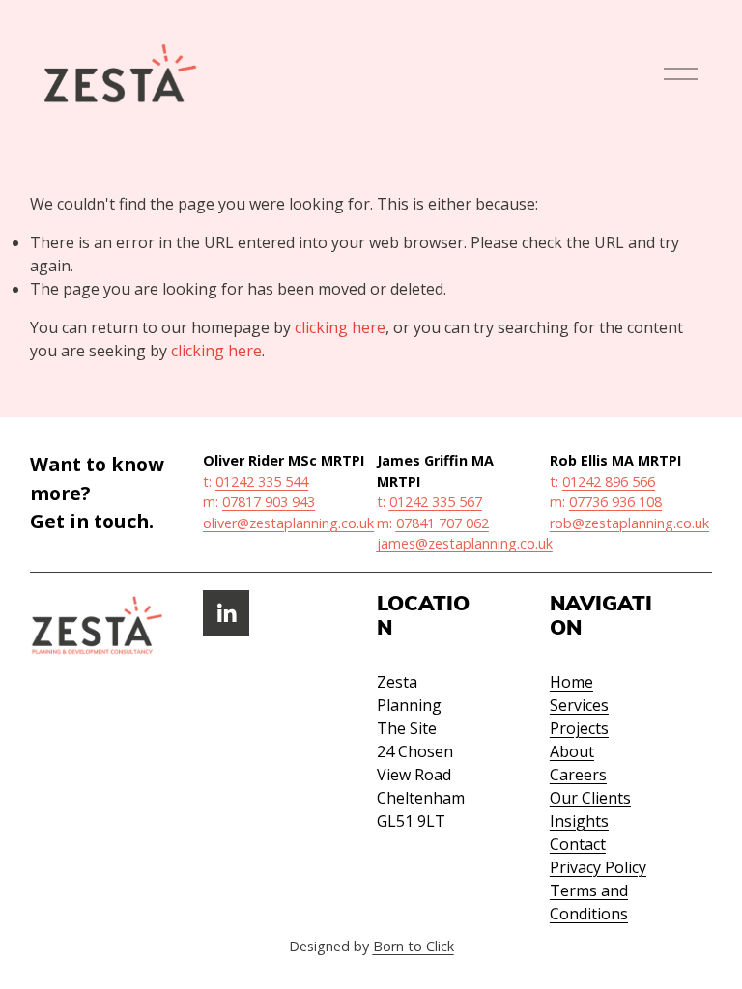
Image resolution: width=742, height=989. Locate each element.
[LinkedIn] (226, 613)
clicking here (340, 327)
